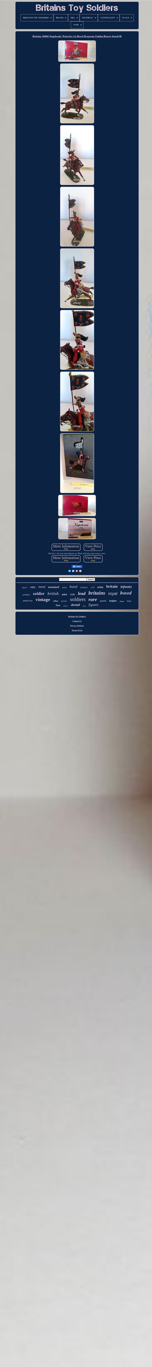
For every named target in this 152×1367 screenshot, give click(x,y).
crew (84, 606)
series (64, 587)
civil (92, 587)
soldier (39, 593)
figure (24, 587)
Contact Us (77, 621)
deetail (75, 605)
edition (65, 606)
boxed (126, 592)
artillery (26, 594)
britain (112, 586)
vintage (42, 599)
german (64, 601)
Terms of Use (77, 630)
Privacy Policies (77, 625)
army (100, 587)
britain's (84, 587)
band (73, 587)
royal (112, 593)
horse (129, 601)
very (32, 587)
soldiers (78, 599)
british (53, 593)
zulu (72, 594)
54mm (122, 601)
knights (113, 601)
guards (103, 601)
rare (92, 599)
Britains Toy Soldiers (77, 616)
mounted (53, 587)
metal (41, 587)
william (55, 601)
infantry (126, 587)
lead (82, 593)
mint (64, 594)
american (28, 600)
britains (96, 593)
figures (93, 605)
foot (58, 605)
